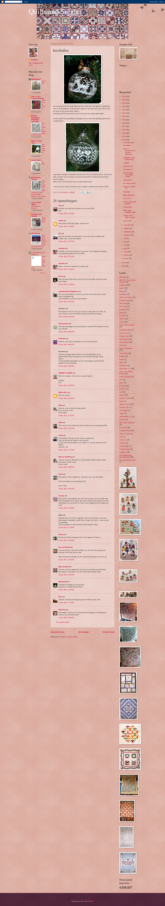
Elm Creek (123, 307)
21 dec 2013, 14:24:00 (66, 540)
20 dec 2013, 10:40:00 (66, 385)
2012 (124, 263)
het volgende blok (129, 183)
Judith (60, 220)
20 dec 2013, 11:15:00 (66, 415)
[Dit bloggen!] (83, 192)
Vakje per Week (124, 434)
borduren (122, 285)
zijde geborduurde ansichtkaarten (125, 456)
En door (43, 163)
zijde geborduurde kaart (127, 460)
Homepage (83, 632)
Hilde (60, 422)
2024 (124, 103)
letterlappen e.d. (125, 369)
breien (121, 288)
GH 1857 (122, 316)
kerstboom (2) (128, 166)
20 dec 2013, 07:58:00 (66, 269)
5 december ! (127, 207)
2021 (124, 113)
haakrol (121, 319)
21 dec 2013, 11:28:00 (66, 527)
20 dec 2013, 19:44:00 (66, 489)
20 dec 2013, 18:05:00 (66, 467)
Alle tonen (43, 273)
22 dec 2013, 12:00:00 (66, 560)
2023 (124, 106)
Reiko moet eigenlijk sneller (129, 211)
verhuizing (122, 440)
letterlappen (123, 365)
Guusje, (61, 496)
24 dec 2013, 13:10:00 (66, 603)
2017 (124, 126)
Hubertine (62, 610)
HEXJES (44, 82)
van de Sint (127, 221)
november (127, 225)
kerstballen (127, 145)
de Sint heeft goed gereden (129, 203)
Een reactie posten (62, 622)
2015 (124, 133)
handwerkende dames (127, 325)
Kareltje (122, 356)
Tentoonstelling (43, 220)
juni (125, 242)
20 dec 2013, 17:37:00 (66, 450)
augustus (127, 235)
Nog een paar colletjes (44, 148)
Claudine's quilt (124, 300)
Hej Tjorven (35, 233)
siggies (121, 413)
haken (121, 322)
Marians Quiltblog (65, 457)
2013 (124, 140)
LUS (120, 380)
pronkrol (122, 386)
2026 (124, 96)
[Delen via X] (85, 192)
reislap (121, 401)
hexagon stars (124, 336)
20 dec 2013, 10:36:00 (66, 366)
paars (121, 383)
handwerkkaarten (125, 330)
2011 (124, 266)
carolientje (122, 294)
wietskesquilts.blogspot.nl (68, 291)
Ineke (60, 474)
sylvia (60, 435)
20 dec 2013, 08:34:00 (66, 332)
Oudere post (109, 632)
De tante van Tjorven (35, 178)
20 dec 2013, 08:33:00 (66, 317)
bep (59, 205)
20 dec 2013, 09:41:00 (66, 344)
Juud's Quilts (36, 160)
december (127, 142)
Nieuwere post (57, 632)
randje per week (124, 398)
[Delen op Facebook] (87, 192)
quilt (120, 392)
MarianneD (62, 582)
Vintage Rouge (124, 449)
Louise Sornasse (125, 377)
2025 (124, 100)
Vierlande (122, 443)
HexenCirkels (124, 339)
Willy (60, 405)
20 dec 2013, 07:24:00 (66, 213)
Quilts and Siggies (55, 11)
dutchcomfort (63, 324)
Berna (60, 276)
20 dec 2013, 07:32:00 (66, 226)
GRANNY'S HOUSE (65, 373)
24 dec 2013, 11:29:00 (66, 590)
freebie (121, 313)
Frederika (61, 338)
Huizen (121, 345)
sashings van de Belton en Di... (129, 158)
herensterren (123, 333)
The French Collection (127, 423)
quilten (121, 395)
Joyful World (123, 353)
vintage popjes (124, 446)
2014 (124, 136)
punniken (122, 389)
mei (125, 245)
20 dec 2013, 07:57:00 (66, 241)
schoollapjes (123, 410)
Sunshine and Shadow (36, 215)
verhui (121, 437)
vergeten (126, 163)
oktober (126, 228)
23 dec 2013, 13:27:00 (66, 575)
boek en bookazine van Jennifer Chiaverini (129, 151)
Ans (59, 233)
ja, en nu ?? (127, 198)
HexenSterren (124, 342)
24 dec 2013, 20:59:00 (66, 618)
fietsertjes (126, 192)
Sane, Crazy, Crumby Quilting (37, 97)
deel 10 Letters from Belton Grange (128, 175)
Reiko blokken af (129, 195)
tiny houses (123, 428)
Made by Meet (63, 567)
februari (126, 255)
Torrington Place (125, 431)
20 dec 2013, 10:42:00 (66, 398)
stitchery (122, 419)
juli (125, 238)
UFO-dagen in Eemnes (36, 207)
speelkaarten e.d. (125, 416)
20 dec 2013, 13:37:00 (66, 428)
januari (126, 258)
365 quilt (122, 277)
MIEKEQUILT (36, 79)
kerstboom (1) (128, 169)
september (128, 232)
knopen (121, 359)
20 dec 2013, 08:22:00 (66, 302)
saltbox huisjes (124, 404)
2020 (124, 116)
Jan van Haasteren (126, 348)
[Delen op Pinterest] (90, 192)
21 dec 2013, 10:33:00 (66, 508)
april (125, 248)
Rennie (61, 534)
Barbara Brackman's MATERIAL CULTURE (35, 118)
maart (126, 252)
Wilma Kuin (62, 392)
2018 (124, 123)
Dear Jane (122, 303)
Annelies (61, 248)
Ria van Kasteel (64, 547)
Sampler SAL (124, 407)
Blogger (90, 901)
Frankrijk (122, 310)
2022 (124, 110)
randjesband (127, 180)
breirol (121, 291)
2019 (124, 120)
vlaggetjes (122, 452)
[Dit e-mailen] (81, 192)
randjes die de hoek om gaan (129, 216)
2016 (124, 130)
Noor (60, 597)
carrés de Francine (125, 297)
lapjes (121, 362)
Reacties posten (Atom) (69, 637)
